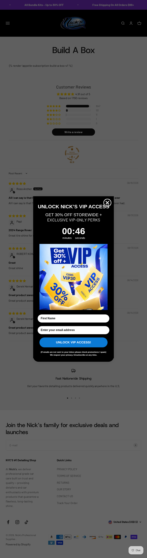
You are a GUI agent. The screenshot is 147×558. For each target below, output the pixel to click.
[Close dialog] (107, 202)
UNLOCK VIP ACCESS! (73, 342)
